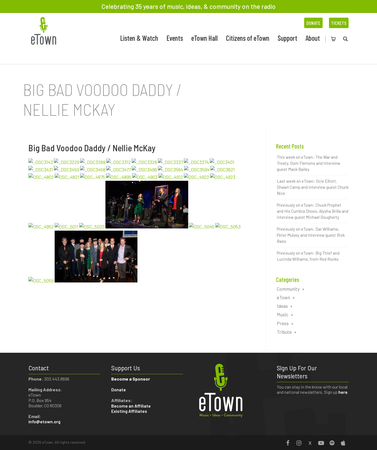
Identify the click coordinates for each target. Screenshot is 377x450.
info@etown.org (44, 421)
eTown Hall (204, 38)
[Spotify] (332, 442)
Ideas (282, 306)
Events (174, 38)
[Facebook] (287, 442)
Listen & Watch (139, 38)
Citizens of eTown (247, 38)
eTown (283, 297)
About (313, 38)
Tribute (284, 332)
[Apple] (343, 442)
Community (288, 289)
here (342, 392)
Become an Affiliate (131, 405)
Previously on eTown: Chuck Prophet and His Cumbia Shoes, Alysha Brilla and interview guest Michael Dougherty (312, 211)
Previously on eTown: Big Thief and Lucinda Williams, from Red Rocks (308, 256)
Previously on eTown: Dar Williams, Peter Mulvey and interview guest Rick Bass (311, 235)
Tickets (338, 22)
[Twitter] (309, 442)
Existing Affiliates (129, 411)
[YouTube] (320, 442)
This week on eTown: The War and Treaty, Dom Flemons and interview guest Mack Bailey (308, 163)
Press (283, 323)
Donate (313, 22)
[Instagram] (298, 442)
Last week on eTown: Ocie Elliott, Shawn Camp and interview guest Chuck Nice (313, 187)
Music (282, 314)
